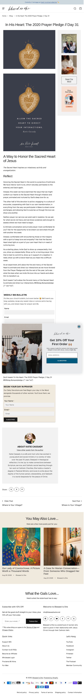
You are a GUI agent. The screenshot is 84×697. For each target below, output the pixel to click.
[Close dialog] (78, 327)
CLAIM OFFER (61, 360)
